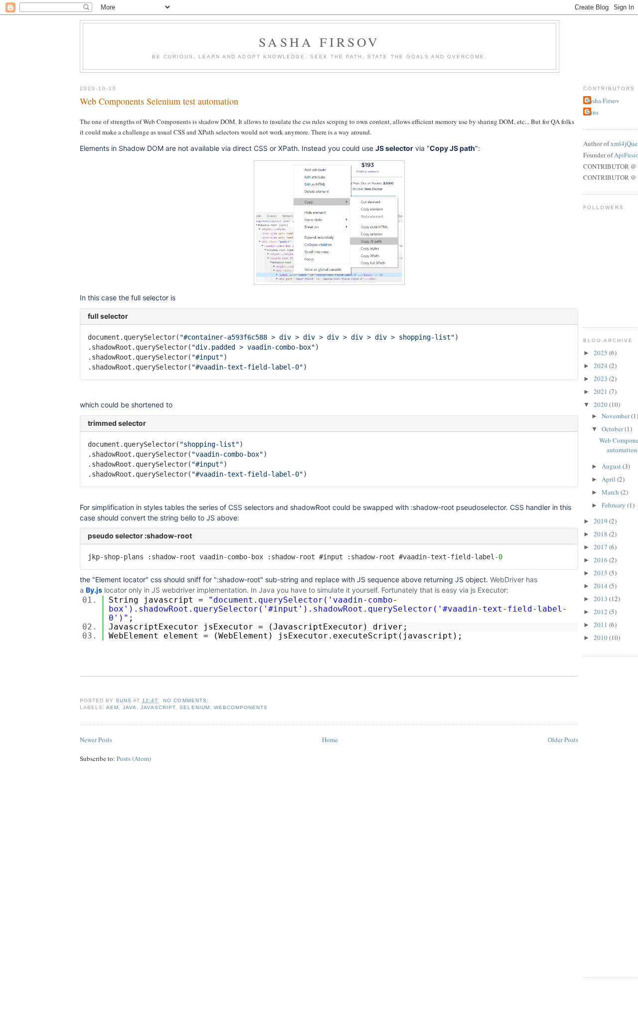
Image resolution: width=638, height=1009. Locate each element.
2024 (601, 365)
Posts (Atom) (134, 758)
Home (330, 739)
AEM (112, 707)
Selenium (194, 707)
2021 (601, 391)
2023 (601, 378)
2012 (601, 611)
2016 (601, 559)
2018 (601, 533)
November (616, 415)
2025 (601, 352)
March (611, 492)
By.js (94, 590)
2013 (601, 598)
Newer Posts (96, 739)
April (609, 479)
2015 (601, 572)
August (612, 466)
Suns (592, 112)
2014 (601, 585)
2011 (601, 624)
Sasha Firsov (319, 41)
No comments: (185, 700)
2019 (601, 520)
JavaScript (158, 707)
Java (130, 707)
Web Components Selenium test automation (159, 101)
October (613, 428)
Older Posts (563, 739)
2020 (601, 404)
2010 (601, 637)
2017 (601, 546)
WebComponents (241, 707)
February (614, 505)
